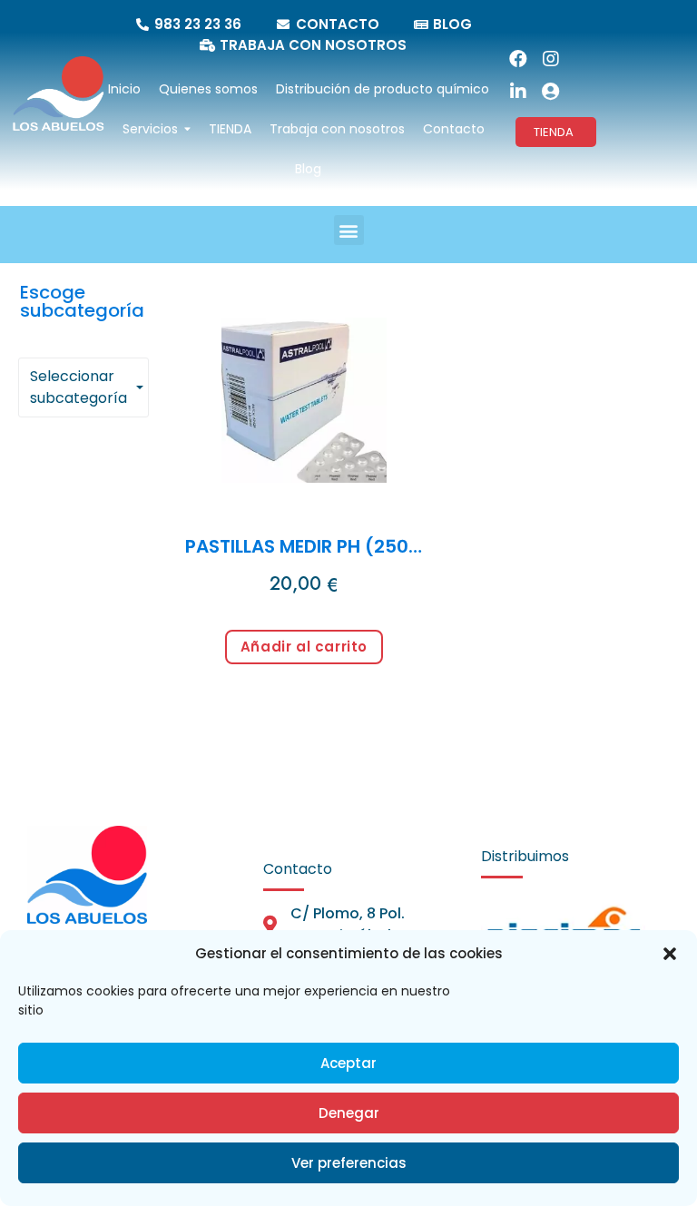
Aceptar (348, 1063)
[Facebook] (518, 59)
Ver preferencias (349, 1162)
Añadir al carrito (304, 646)
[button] (670, 954)
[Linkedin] (518, 91)
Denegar (349, 1113)
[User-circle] (551, 91)
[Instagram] (551, 59)
